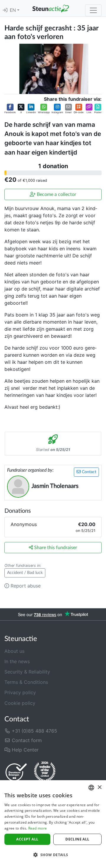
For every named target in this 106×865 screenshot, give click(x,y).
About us (14, 651)
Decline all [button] (77, 839)
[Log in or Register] (5, 10)
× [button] (99, 787)
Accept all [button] (27, 839)
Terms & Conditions (26, 682)
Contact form (26, 740)
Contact (88, 472)
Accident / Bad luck (25, 573)
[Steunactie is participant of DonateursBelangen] (16, 772)
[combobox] (91, 788)
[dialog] (53, 822)
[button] (10, 108)
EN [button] (13, 10)
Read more (37, 828)
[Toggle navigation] (93, 10)
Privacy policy (20, 692)
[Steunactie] (51, 8)
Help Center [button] (24, 750)
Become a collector (56, 194)
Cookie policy (19, 703)
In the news (17, 661)
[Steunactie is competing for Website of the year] (44, 772)
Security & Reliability (27, 672)
